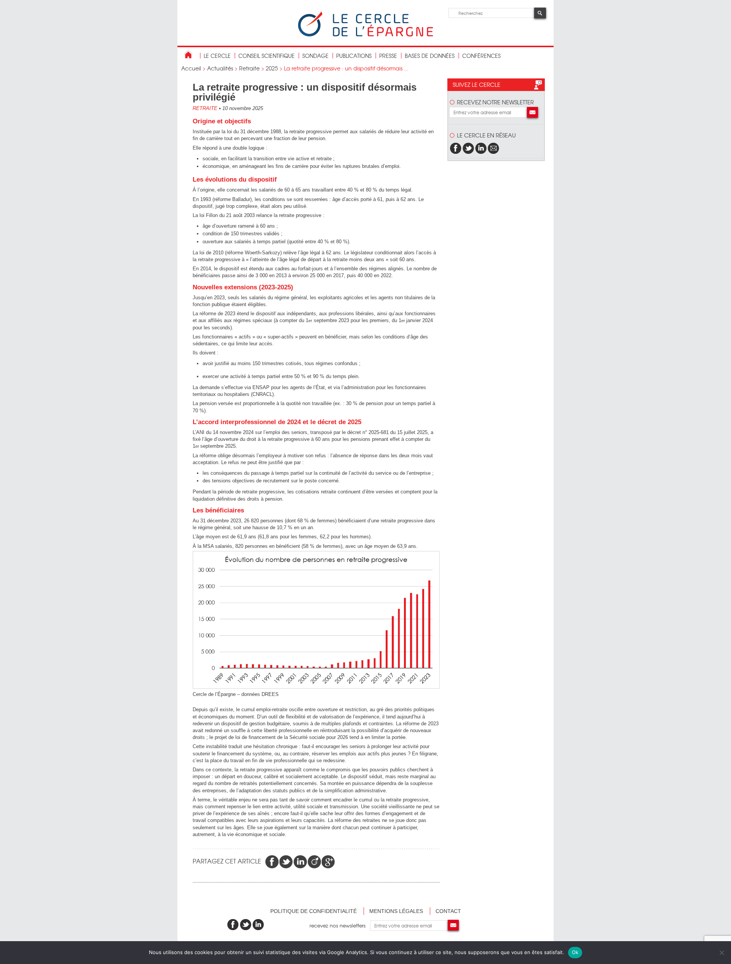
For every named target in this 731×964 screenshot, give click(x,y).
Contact (448, 911)
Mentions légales (396, 911)
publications (354, 55)
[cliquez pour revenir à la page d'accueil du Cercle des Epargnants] (365, 35)
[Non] (721, 952)
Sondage (315, 55)
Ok (575, 952)
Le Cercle (217, 55)
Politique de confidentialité (313, 911)
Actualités (220, 68)
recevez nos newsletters (340, 925)
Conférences (481, 55)
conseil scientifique (266, 55)
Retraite (249, 68)
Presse (388, 55)
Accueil (191, 68)
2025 (272, 68)
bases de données (430, 55)
